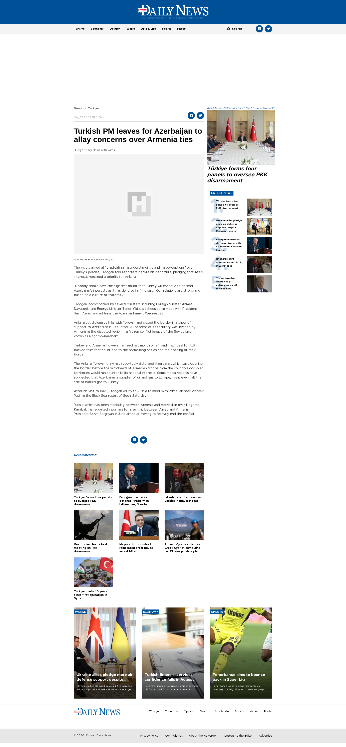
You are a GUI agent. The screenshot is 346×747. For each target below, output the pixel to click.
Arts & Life (148, 28)
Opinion (115, 28)
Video (254, 711)
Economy (97, 28)
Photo (181, 28)
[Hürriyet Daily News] (173, 11)
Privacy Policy (149, 735)
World (131, 28)
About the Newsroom (203, 735)
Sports (166, 28)
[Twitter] (268, 28)
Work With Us (173, 735)
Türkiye (79, 28)
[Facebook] (259, 28)
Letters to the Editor (238, 735)
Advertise (265, 735)
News (78, 108)
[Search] (228, 28)
